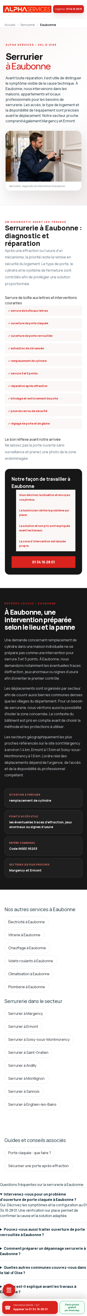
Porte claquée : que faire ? (29, 1152)
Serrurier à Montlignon (26, 1078)
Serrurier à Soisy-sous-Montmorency (39, 1039)
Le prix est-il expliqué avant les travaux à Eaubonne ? (38, 1289)
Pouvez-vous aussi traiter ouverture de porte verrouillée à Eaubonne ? (42, 1232)
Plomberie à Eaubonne (26, 986)
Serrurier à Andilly (22, 1065)
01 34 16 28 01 (43, 562)
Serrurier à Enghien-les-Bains (32, 1104)
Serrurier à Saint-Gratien (28, 1052)
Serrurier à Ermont (23, 1026)
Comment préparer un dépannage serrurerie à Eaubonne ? (43, 1251)
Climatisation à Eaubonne (29, 973)
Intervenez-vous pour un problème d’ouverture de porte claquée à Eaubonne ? (38, 1197)
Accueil (9, 25)
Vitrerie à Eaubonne (24, 934)
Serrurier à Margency (25, 1013)
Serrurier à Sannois (23, 1091)
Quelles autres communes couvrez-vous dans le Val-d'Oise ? (43, 1270)
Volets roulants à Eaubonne (30, 960)
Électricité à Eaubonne (26, 921)
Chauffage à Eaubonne (27, 947)
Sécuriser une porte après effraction (38, 1165)
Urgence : (68, 9)
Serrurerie (27, 25)
